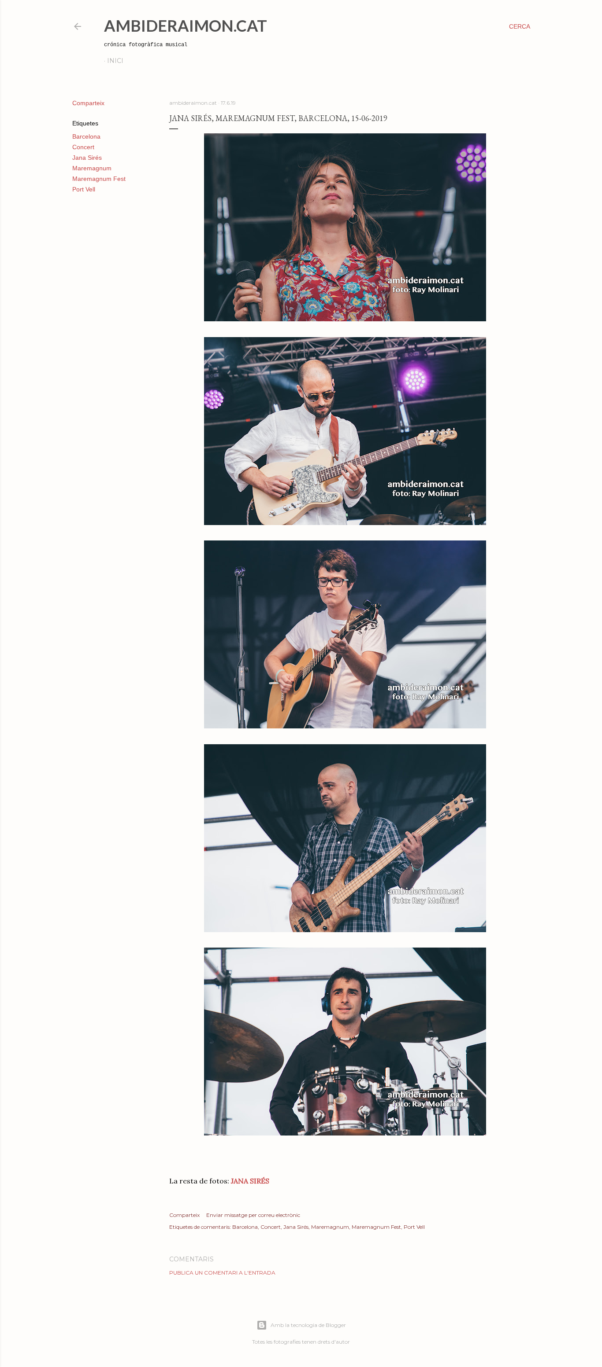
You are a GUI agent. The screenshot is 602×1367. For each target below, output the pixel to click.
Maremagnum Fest (99, 178)
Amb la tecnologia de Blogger (308, 1325)
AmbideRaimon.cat (185, 25)
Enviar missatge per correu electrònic (253, 1215)
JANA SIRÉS (250, 1180)
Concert (83, 147)
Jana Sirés (87, 157)
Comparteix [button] (88, 103)
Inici (115, 61)
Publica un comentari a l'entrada (222, 1272)
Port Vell (83, 189)
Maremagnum (91, 168)
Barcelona (86, 136)
